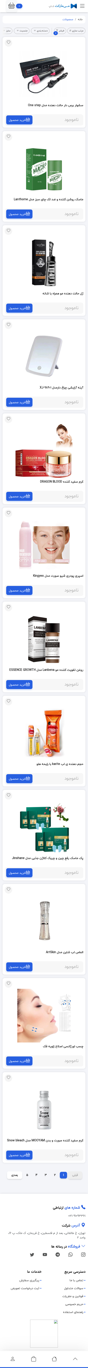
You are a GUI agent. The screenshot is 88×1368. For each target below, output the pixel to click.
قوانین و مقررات (72, 1296)
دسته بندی (42, 30)
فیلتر (59, 31)
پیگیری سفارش (29, 1280)
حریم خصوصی (74, 1304)
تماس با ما (76, 1280)
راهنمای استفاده (73, 1312)
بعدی (14, 1175)
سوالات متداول (73, 1288)
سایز (8, 30)
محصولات (67, 19)
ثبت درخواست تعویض (25, 1288)
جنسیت (24, 30)
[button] (11, 6)
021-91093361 (76, 1216)
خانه (80, 19)
